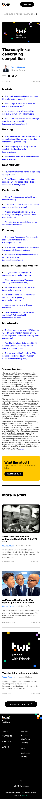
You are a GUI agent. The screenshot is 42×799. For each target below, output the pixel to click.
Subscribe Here (14, 474)
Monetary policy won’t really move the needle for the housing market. (19, 149)
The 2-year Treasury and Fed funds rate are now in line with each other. (20, 240)
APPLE (5, 747)
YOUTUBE (7, 735)
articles (8, 14)
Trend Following (24, 14)
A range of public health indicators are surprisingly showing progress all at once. (19, 214)
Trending (24, 743)
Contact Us (25, 753)
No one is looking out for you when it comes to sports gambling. (18, 297)
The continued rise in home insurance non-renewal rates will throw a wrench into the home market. (21, 139)
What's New (25, 739)
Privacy (24, 757)
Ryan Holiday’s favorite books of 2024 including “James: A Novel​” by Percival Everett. (19, 346)
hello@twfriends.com (21, 786)
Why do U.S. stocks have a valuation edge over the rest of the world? (20, 121)
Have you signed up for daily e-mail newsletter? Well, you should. (17, 315)
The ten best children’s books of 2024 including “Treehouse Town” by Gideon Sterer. (19, 356)
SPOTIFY (6, 741)
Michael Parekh (8, 545)
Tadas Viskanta (18, 67)
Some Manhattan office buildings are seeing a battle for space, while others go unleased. (19, 182)
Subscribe (27, 4)
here (22, 450)
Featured (24, 736)
